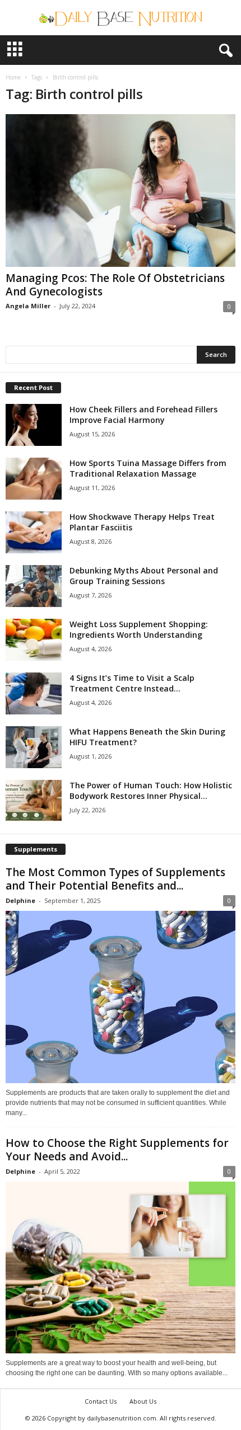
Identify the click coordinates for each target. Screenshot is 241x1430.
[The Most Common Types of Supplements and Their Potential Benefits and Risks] (120, 997)
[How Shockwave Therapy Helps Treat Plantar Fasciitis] (34, 532)
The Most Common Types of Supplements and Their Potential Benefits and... (115, 879)
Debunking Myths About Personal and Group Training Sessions (143, 575)
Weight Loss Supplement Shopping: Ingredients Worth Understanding (138, 629)
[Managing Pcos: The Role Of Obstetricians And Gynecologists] (120, 190)
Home (13, 77)
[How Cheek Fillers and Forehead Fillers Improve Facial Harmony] (34, 425)
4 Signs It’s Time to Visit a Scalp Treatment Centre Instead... (131, 683)
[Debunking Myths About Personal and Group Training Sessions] (34, 586)
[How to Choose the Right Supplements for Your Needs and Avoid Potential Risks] (120, 1268)
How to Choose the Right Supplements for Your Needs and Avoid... (117, 1150)
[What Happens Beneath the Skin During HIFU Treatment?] (34, 747)
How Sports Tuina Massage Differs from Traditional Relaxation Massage (147, 468)
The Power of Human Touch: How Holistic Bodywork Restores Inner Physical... (150, 790)
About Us (142, 1401)
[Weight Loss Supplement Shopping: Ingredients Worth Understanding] (34, 640)
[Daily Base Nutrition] (120, 17)
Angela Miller (28, 306)
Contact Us (101, 1401)
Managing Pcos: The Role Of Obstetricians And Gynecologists (115, 285)
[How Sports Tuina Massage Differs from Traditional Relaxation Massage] (34, 479)
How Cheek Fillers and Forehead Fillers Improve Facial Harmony (143, 414)
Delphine (20, 900)
